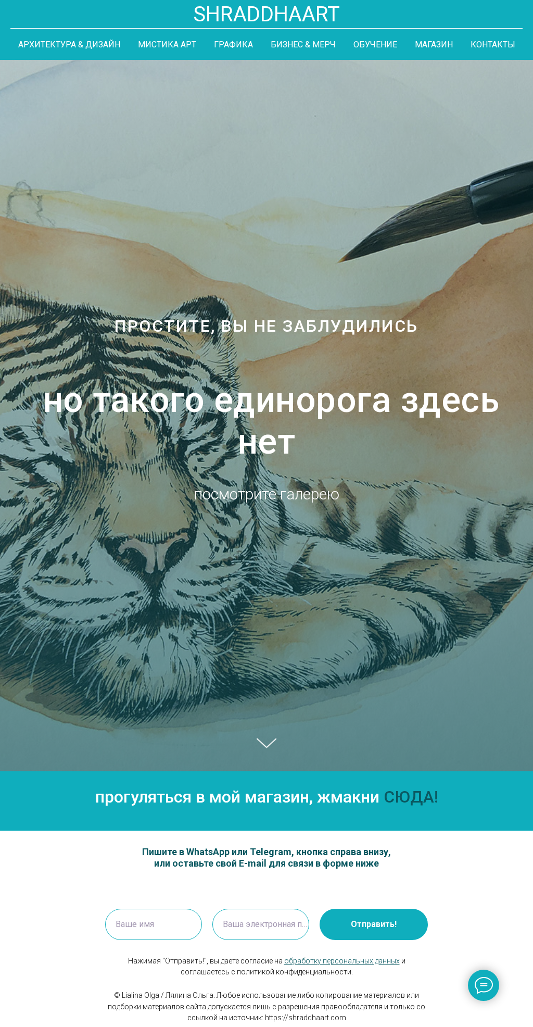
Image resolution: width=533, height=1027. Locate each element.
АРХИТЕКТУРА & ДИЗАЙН (69, 44)
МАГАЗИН (434, 44)
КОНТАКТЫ (493, 44)
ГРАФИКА (233, 44)
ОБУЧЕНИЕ (375, 44)
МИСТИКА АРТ (167, 44)
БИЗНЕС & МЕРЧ (303, 44)
